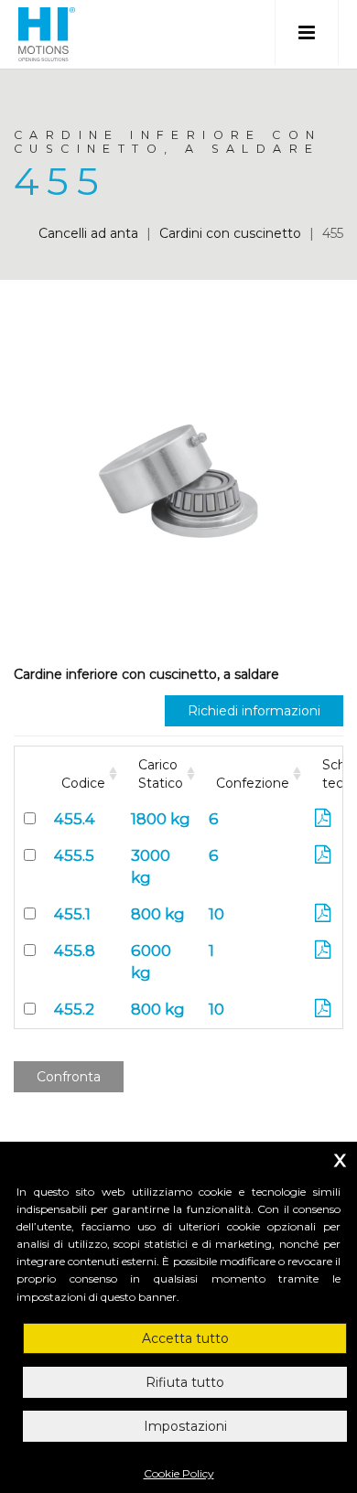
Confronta (69, 1077)
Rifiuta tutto (185, 1382)
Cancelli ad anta (88, 233)
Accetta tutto (185, 1338)
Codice (83, 783)
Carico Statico (160, 774)
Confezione (252, 783)
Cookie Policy (179, 1473)
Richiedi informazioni (254, 711)
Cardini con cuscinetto (230, 233)
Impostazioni (185, 1426)
